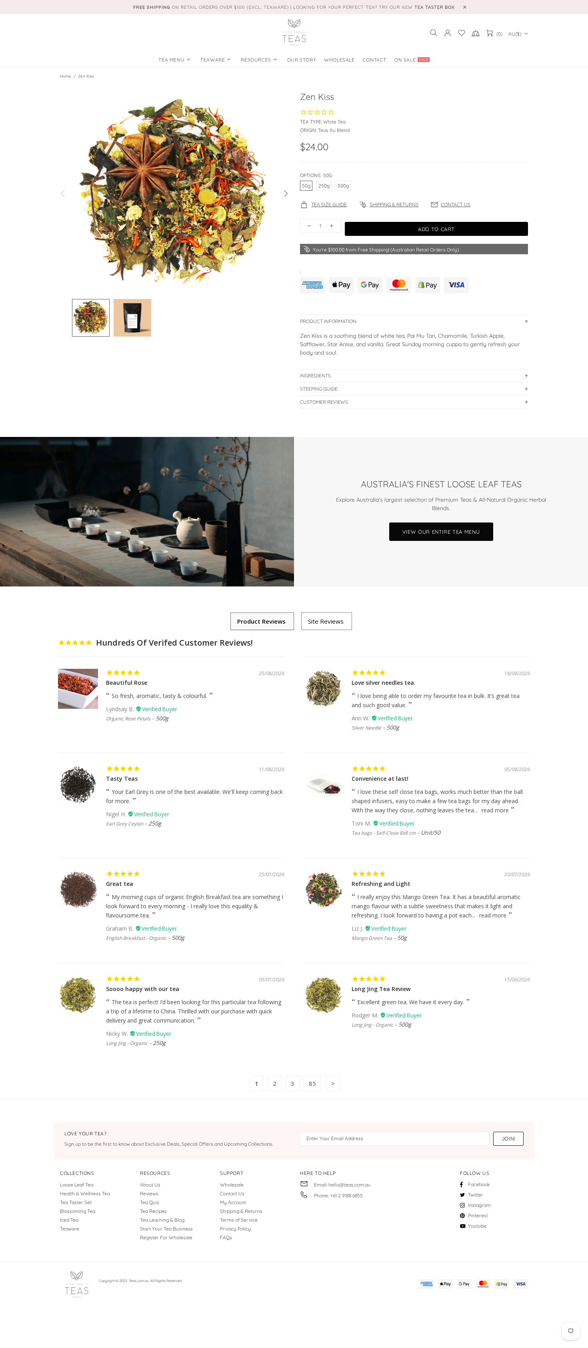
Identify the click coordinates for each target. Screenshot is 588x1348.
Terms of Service (239, 1220)
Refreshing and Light (381, 883)
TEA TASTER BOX (434, 7)
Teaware (69, 1229)
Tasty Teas (122, 778)
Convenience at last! (380, 778)
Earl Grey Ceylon (124, 823)
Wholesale (232, 1185)
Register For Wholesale (166, 1237)
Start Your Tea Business (166, 1229)
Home (65, 76)
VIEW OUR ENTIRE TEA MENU (441, 531)
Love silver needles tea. (384, 682)
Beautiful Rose (126, 682)
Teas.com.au (294, 32)
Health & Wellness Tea (85, 1193)
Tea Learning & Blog (162, 1220)
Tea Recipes (153, 1211)
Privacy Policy (235, 1229)
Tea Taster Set (76, 1202)
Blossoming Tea (77, 1211)
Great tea (119, 883)
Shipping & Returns (241, 1211)
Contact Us (232, 1193)
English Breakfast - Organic (136, 938)
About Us (150, 1185)
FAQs (226, 1237)
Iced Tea (69, 1220)
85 (312, 1083)
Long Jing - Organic (127, 1043)
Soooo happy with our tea (142, 989)
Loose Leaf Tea (76, 1185)
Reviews (149, 1193)
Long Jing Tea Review (381, 989)
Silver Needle (366, 727)
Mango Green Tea (372, 938)
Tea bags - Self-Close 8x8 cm (384, 833)
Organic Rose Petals (128, 718)
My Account (233, 1202)
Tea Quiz (149, 1202)
